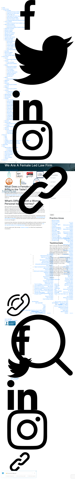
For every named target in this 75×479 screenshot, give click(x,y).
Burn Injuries (50, 286)
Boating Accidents (49, 273)
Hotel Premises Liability (48, 299)
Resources (43, 304)
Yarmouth (71, 294)
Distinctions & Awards (63, 307)
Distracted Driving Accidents (46, 255)
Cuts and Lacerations (48, 287)
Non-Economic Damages (47, 261)
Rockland (71, 286)
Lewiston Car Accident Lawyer (66, 257)
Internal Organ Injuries (48, 289)
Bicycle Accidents (49, 296)
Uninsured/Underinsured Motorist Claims (44, 264)
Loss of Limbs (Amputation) (47, 290)
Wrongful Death (49, 279)
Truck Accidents (49, 265)
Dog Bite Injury (69, 282)
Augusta (71, 226)
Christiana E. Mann (64, 303)
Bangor (71, 230)
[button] (3, 473)
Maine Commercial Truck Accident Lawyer (44, 266)
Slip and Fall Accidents (48, 276)
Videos (44, 308)
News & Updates (64, 311)
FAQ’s (44, 307)
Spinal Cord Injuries (49, 282)
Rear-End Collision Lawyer (47, 262)
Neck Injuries (50, 292)
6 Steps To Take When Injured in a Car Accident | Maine (33, 310)
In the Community (64, 308)
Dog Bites (51, 294)
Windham (71, 293)
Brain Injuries (70, 272)
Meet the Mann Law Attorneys (61, 301)
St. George (70, 290)
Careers (66, 313)
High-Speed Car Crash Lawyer (46, 259)
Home (27, 299)
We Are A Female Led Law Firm (61, 306)
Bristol (71, 247)
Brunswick (70, 248)
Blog (45, 306)
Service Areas (71, 222)
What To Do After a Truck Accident (38, 313)
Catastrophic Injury (49, 283)
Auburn (71, 223)
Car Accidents (50, 254)
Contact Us (71, 313)
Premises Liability (49, 275)
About (67, 300)
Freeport (71, 252)
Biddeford (71, 246)
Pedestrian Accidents (48, 272)
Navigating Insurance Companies (38, 311)
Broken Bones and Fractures (47, 285)
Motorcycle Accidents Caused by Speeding (43, 271)
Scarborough (70, 287)
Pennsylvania (70, 262)
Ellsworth (71, 251)
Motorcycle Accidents (48, 268)
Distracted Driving (49, 269)
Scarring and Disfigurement (47, 293)
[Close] (36, 471)
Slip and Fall (70, 241)
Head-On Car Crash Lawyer (47, 257)
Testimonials (49, 313)
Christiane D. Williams (63, 304)
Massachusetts (69, 259)
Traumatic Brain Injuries (48, 280)
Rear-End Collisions (68, 285)
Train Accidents (49, 297)
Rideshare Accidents (48, 278)
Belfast (71, 243)
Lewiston (71, 255)
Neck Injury (70, 276)
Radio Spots (65, 310)
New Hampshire (69, 261)
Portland (71, 264)
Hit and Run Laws (49, 258)
